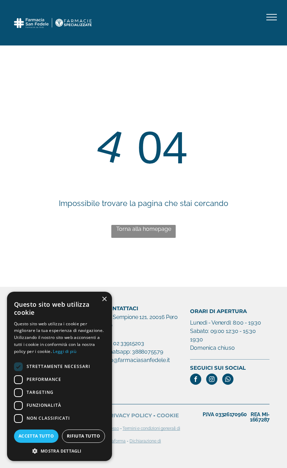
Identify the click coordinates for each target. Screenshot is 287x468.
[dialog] (59, 376)
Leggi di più (64, 351)
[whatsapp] (227, 380)
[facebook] (195, 380)
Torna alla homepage (143, 229)
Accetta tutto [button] (36, 436)
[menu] (271, 17)
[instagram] (211, 380)
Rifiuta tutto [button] (83, 436)
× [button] (104, 299)
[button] (59, 450)
